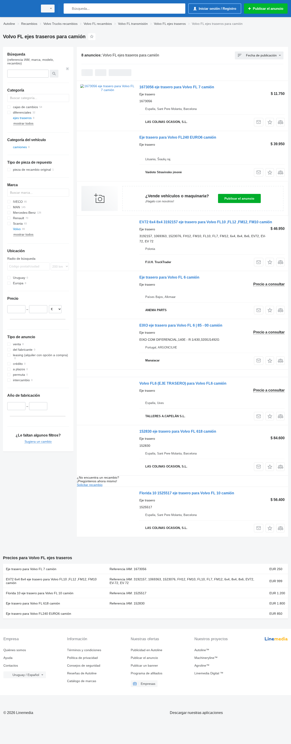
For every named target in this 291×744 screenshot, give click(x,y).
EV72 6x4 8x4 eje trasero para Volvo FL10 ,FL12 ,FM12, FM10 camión (51, 581)
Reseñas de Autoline (82, 673)
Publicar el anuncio (239, 198)
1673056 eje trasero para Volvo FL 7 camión (176, 87)
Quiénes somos (14, 650)
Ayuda (8, 658)
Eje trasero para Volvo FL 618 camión (33, 603)
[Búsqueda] (68, 8)
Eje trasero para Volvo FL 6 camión (169, 277)
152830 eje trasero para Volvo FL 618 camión (177, 431)
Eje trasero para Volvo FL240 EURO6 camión (177, 137)
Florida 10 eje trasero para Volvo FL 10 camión (39, 593)
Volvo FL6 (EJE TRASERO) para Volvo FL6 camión (182, 383)
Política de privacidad (82, 658)
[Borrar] (67, 68)
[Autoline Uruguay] (19, 8)
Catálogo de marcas (81, 681)
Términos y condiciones (84, 650)
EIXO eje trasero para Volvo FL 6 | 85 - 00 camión (180, 325)
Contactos (10, 665)
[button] (270, 122)
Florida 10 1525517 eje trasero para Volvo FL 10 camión (186, 493)
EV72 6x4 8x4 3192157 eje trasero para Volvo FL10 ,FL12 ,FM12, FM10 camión (205, 222)
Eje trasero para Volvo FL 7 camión (31, 569)
